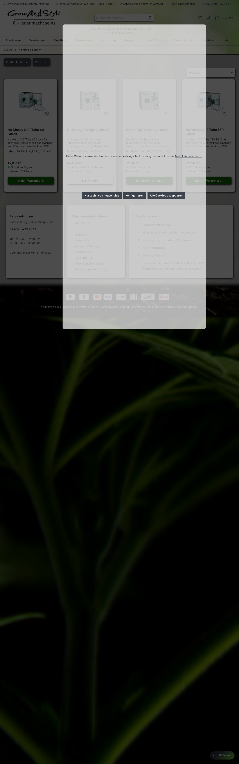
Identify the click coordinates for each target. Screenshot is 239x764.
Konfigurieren (135, 195)
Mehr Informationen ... (188, 156)
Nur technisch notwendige (102, 195)
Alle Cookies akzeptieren (166, 195)
